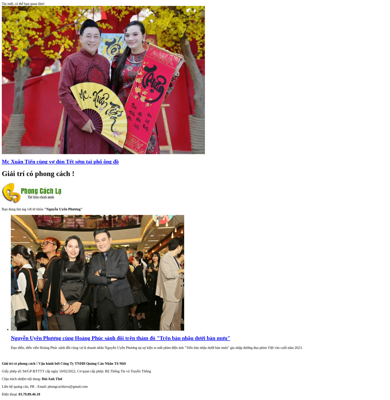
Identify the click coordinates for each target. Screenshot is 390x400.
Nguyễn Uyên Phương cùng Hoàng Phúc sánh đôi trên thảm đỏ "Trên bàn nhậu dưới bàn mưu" (120, 338)
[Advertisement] (326, 331)
